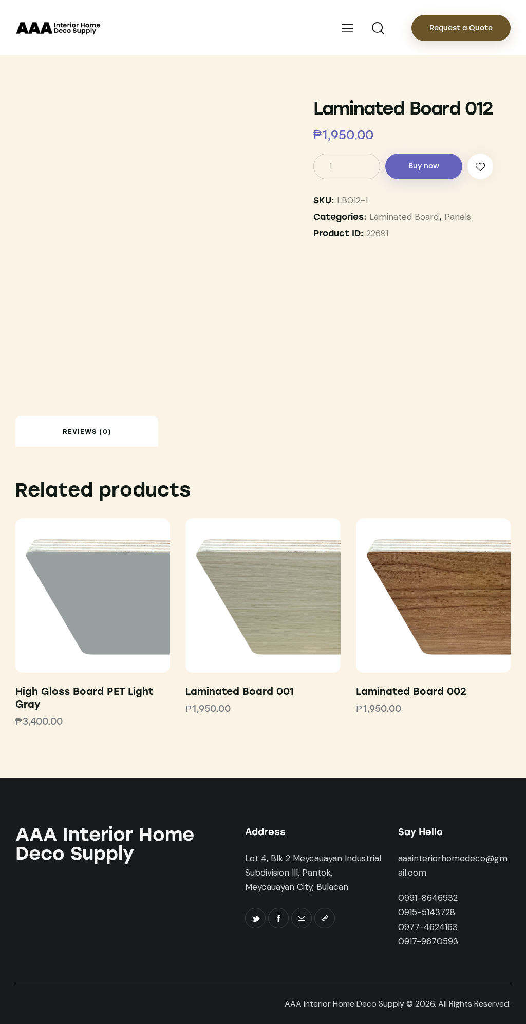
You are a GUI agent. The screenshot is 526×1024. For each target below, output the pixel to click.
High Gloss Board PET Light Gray (84, 698)
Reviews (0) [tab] (87, 431)
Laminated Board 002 (411, 691)
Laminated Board (404, 216)
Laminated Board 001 (239, 691)
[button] (480, 166)
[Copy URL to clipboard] (324, 918)
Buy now (423, 166)
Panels (457, 216)
